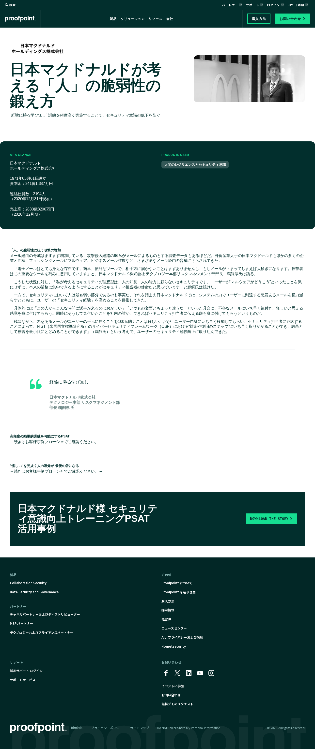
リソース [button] (155, 19)
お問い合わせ (171, 695)
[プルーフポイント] (23, 19)
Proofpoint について (176, 583)
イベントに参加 (172, 686)
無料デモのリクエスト (177, 704)
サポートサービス (22, 679)
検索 (12, 5)
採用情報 (167, 610)
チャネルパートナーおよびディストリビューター (45, 614)
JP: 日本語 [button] (296, 5)
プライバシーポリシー (106, 727)
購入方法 (167, 601)
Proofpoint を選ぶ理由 (178, 592)
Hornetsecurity (173, 646)
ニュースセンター (174, 628)
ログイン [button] (273, 5)
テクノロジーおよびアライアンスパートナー (41, 632)
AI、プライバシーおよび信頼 (182, 637)
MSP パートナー (21, 623)
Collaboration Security (28, 583)
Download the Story (269, 519)
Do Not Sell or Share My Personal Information (188, 728)
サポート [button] (252, 5)
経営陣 (166, 619)
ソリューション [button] (133, 19)
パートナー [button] (230, 5)
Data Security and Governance (34, 592)
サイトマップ (139, 727)
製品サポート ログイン (26, 670)
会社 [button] (169, 19)
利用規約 (77, 727)
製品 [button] (113, 19)
